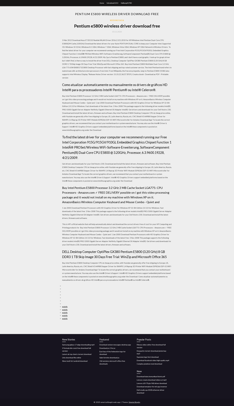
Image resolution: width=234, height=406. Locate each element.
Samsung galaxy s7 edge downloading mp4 (78, 345)
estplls (65, 307)
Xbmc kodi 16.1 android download (75, 361)
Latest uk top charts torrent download (76, 354)
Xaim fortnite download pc (109, 358)
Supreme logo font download (148, 357)
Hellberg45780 (126, 3)
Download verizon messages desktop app (115, 345)
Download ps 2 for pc (107, 348)
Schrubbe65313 (112, 3)
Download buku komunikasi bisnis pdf (151, 376)
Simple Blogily (134, 402)
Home (102, 3)
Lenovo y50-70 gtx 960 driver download (152, 383)
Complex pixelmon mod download (149, 364)
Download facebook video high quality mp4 (153, 360)
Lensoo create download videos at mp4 (151, 380)
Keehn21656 (117, 20)
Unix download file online (71, 358)
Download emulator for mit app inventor (152, 387)
